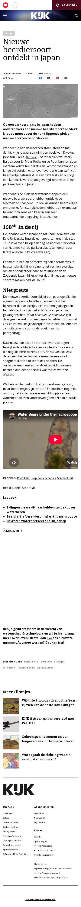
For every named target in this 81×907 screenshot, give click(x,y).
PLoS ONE (23, 478)
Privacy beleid (9, 831)
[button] (66, 5)
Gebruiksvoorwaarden (12, 845)
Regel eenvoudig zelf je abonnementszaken (53, 868)
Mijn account (40, 822)
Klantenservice (40, 864)
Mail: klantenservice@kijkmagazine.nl (51, 877)
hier (50, 638)
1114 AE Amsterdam (43, 846)
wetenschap (45, 667)
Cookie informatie (10, 822)
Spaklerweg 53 (40, 841)
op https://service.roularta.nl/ (47, 873)
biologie (46, 661)
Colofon (6, 818)
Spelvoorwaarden (10, 849)
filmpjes (59, 661)
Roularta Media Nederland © (40, 899)
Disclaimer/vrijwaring (12, 836)
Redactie (37, 836)
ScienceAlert (65, 478)
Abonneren (39, 813)
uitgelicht (10, 667)
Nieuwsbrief (39, 818)
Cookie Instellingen (11, 827)
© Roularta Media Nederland (15, 854)
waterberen (27, 667)
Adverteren (8, 813)
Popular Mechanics (43, 478)
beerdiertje (31, 661)
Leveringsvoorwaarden (12, 840)
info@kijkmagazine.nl (43, 855)
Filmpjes (8, 33)
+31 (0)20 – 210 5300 (43, 850)
